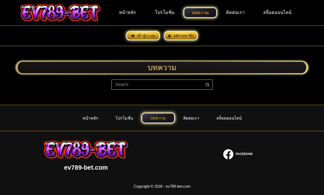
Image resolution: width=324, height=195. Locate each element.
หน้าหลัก (127, 12)
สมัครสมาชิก (183, 36)
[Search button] (207, 85)
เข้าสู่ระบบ (146, 35)
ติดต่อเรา (235, 12)
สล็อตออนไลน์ (277, 12)
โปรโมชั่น (164, 12)
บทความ (200, 12)
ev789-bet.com (86, 167)
